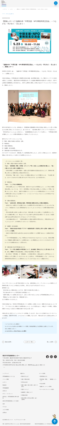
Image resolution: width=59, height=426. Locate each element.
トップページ (5, 9)
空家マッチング (24, 389)
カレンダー (35, 364)
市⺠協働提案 (6, 388)
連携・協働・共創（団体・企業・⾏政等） (29, 385)
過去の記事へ (8, 341)
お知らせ (5, 390)
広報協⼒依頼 (24, 395)
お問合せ (5, 412)
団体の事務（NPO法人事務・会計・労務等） (29, 398)
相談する (22, 373)
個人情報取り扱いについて (8, 419)
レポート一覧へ (29, 341)
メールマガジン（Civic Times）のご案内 (15, 331)
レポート (11, 9)
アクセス (5, 406)
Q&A (4, 403)
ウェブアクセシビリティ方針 (19, 419)
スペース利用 (42, 373)
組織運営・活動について (27, 392)
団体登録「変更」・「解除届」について (48, 380)
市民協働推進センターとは (9, 376)
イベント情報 (6, 379)
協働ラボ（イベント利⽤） (46, 386)
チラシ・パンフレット (8, 393)
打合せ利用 (42, 383)
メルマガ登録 (6, 409)
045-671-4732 (9, 360)
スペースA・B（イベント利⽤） (47, 389)
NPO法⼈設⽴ (24, 382)
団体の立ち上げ (24, 376)
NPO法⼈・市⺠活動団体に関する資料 (11, 397)
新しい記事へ (50, 341)
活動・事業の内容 (25, 379)
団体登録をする (43, 376)
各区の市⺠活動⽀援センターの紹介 (11, 400)
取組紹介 (5, 385)
